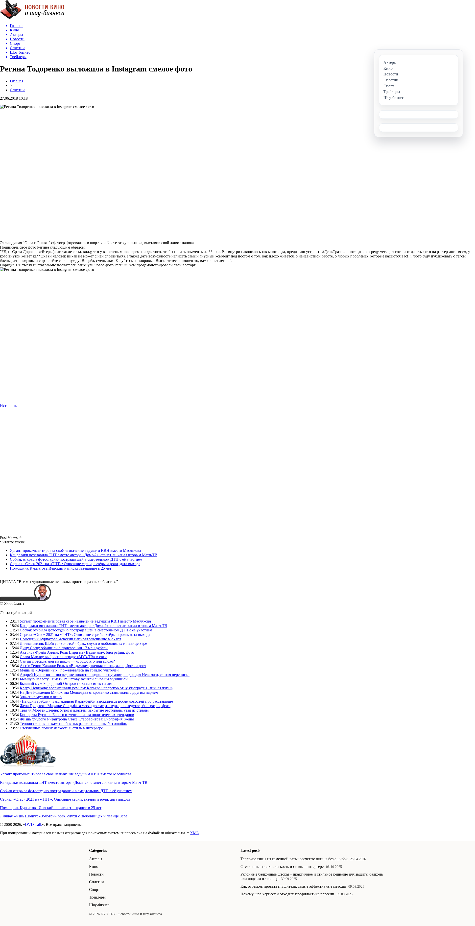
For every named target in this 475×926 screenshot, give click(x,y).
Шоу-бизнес (99, 905)
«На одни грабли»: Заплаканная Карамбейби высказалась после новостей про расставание (96, 701)
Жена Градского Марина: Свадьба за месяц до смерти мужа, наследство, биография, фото (95, 706)
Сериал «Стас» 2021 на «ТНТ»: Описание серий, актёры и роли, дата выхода (75, 564)
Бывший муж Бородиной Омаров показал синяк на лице (67, 683)
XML (194, 833)
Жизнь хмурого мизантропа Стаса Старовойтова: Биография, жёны (77, 719)
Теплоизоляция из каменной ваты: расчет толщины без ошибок (73, 723)
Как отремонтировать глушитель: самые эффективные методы (293, 886)
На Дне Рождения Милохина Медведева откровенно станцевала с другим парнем (89, 692)
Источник (8, 405)
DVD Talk (33, 824)
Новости (96, 874)
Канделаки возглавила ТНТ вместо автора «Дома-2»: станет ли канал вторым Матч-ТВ (83, 555)
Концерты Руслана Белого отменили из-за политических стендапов (77, 715)
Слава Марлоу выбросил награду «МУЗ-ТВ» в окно (63, 657)
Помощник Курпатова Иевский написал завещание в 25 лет (60, 568)
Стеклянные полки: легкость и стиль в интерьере (61, 728)
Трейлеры (97, 897)
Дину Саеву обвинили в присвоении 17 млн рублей (64, 648)
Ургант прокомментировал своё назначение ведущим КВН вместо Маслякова (75, 550)
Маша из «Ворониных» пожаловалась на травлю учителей (69, 670)
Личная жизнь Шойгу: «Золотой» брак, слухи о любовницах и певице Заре (83, 643)
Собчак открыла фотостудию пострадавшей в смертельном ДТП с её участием (76, 559)
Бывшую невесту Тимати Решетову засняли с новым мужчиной (74, 679)
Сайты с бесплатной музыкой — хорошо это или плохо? (67, 661)
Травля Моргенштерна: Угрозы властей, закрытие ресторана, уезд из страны (84, 710)
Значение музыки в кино (41, 697)
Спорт (94, 889)
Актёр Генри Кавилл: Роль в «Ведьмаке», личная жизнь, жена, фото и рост (83, 666)
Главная (16, 81)
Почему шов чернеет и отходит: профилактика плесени (287, 894)
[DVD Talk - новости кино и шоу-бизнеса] (32, 18)
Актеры (95, 859)
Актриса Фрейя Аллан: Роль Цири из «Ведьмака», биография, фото (77, 652)
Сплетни (17, 90)
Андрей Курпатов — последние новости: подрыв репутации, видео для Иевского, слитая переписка (105, 674)
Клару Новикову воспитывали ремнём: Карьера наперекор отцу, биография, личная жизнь (96, 688)
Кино (93, 866)
